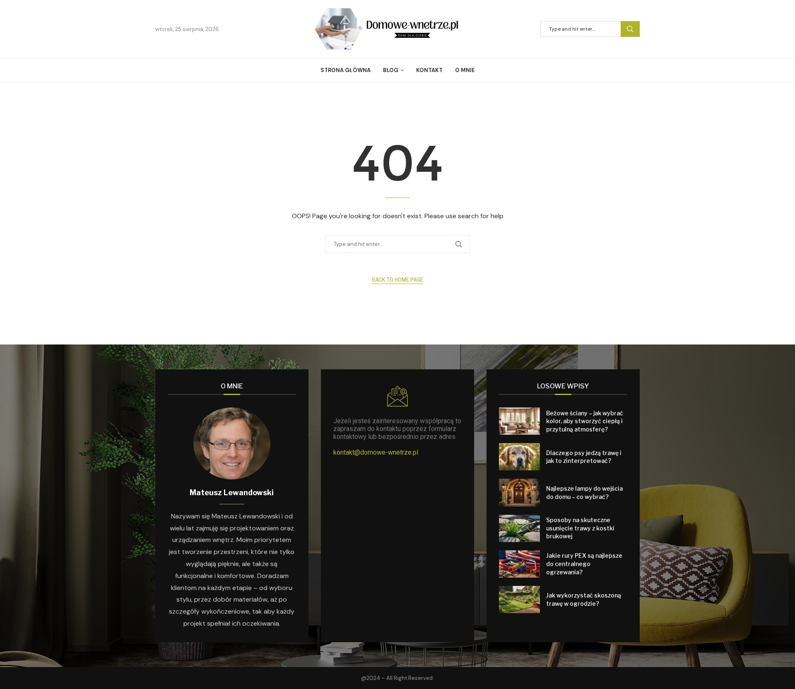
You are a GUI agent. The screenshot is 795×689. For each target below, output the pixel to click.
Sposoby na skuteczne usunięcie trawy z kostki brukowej (580, 528)
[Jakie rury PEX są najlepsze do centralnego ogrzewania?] (519, 564)
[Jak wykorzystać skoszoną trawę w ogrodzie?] (519, 599)
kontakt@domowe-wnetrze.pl (375, 452)
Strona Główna (345, 70)
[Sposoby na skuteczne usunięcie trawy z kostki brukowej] (519, 528)
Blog (390, 70)
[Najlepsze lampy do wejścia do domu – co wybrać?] (519, 492)
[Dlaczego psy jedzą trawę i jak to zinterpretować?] (519, 456)
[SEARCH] (630, 29)
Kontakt (429, 70)
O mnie (465, 70)
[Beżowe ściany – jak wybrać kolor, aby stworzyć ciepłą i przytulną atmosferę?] (519, 421)
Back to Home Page (397, 280)
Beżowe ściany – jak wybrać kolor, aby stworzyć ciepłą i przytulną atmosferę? (584, 421)
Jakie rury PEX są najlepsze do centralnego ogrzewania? (584, 563)
